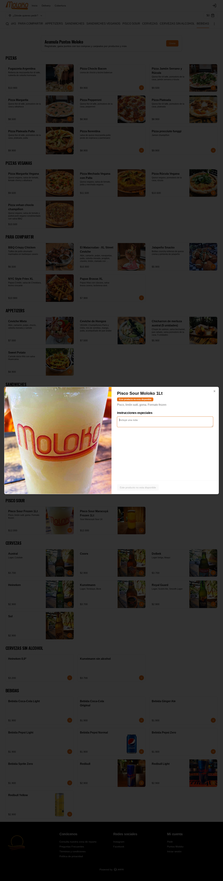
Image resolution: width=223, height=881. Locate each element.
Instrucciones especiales (134, 413)
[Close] (214, 391)
